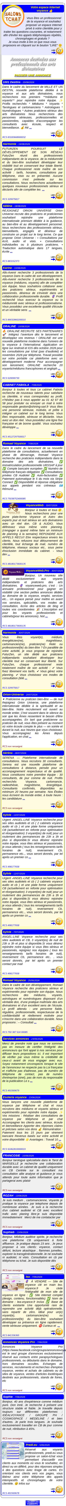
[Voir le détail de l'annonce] (57, 136)
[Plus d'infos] (57, 53)
